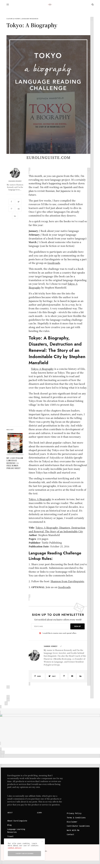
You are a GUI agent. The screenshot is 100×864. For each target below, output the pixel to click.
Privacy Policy (74, 813)
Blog (9, 825)
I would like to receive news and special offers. (59, 633)
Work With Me (73, 830)
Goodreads (53, 263)
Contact (70, 834)
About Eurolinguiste (17, 821)
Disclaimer (72, 822)
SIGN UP (77, 626)
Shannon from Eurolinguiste (67, 581)
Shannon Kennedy (14, 181)
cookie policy (14, 848)
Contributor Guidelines (78, 826)
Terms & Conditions (76, 818)
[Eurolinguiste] (50, 5)
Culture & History (14, 18)
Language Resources (29, 18)
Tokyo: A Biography (42, 368)
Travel (10, 836)
